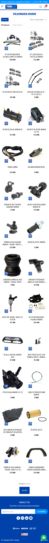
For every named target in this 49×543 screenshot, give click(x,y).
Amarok (17, 25)
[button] (40, 7)
